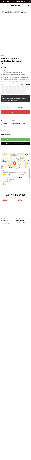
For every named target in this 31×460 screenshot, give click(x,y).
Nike (20, 123)
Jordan (2, 55)
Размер (3, 84)
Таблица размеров (25, 84)
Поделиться (6, 116)
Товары (9, 11)
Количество (4, 104)
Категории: (4, 123)
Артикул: (3, 120)
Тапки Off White (20, 220)
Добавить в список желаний (28, 61)
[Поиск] (25, 5)
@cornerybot (15, 100)
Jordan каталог (16, 11)
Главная (3, 11)
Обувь (23, 123)
